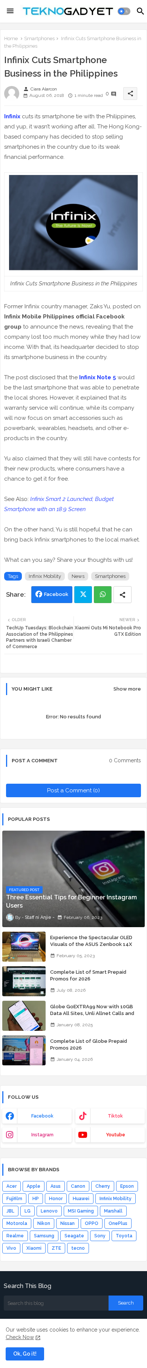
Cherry (102, 1186)
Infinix (12, 116)
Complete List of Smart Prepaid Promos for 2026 (88, 975)
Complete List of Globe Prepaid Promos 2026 (88, 1044)
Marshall (113, 1211)
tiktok (115, 1116)
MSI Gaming (81, 1211)
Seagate (74, 1235)
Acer (11, 1186)
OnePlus (118, 1223)
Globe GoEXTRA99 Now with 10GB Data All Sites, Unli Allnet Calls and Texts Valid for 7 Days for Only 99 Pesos (92, 1017)
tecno (78, 1248)
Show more (127, 689)
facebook (42, 1116)
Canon (78, 1186)
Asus (56, 1186)
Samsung (44, 1235)
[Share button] (122, 594)
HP (35, 1198)
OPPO (91, 1223)
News (78, 576)
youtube (115, 1134)
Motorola (16, 1223)
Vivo (11, 1248)
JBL (10, 1211)
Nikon (43, 1223)
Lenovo (49, 1211)
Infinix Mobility (45, 576)
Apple (33, 1186)
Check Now (20, 1337)
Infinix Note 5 (97, 377)
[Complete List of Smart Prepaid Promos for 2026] (24, 981)
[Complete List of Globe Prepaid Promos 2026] (24, 1050)
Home (11, 38)
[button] (124, 11)
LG (27, 1211)
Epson (127, 1186)
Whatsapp (103, 594)
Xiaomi (33, 1248)
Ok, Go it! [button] (25, 1354)
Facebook (56, 594)
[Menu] (10, 11)
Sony (100, 1235)
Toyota (124, 1235)
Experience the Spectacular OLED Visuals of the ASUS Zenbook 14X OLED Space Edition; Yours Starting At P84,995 (95, 948)
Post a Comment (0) (73, 790)
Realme (15, 1235)
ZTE (56, 1248)
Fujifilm (14, 1198)
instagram (42, 1134)
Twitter (83, 594)
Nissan (67, 1223)
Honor (56, 1198)
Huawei (81, 1198)
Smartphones (39, 38)
